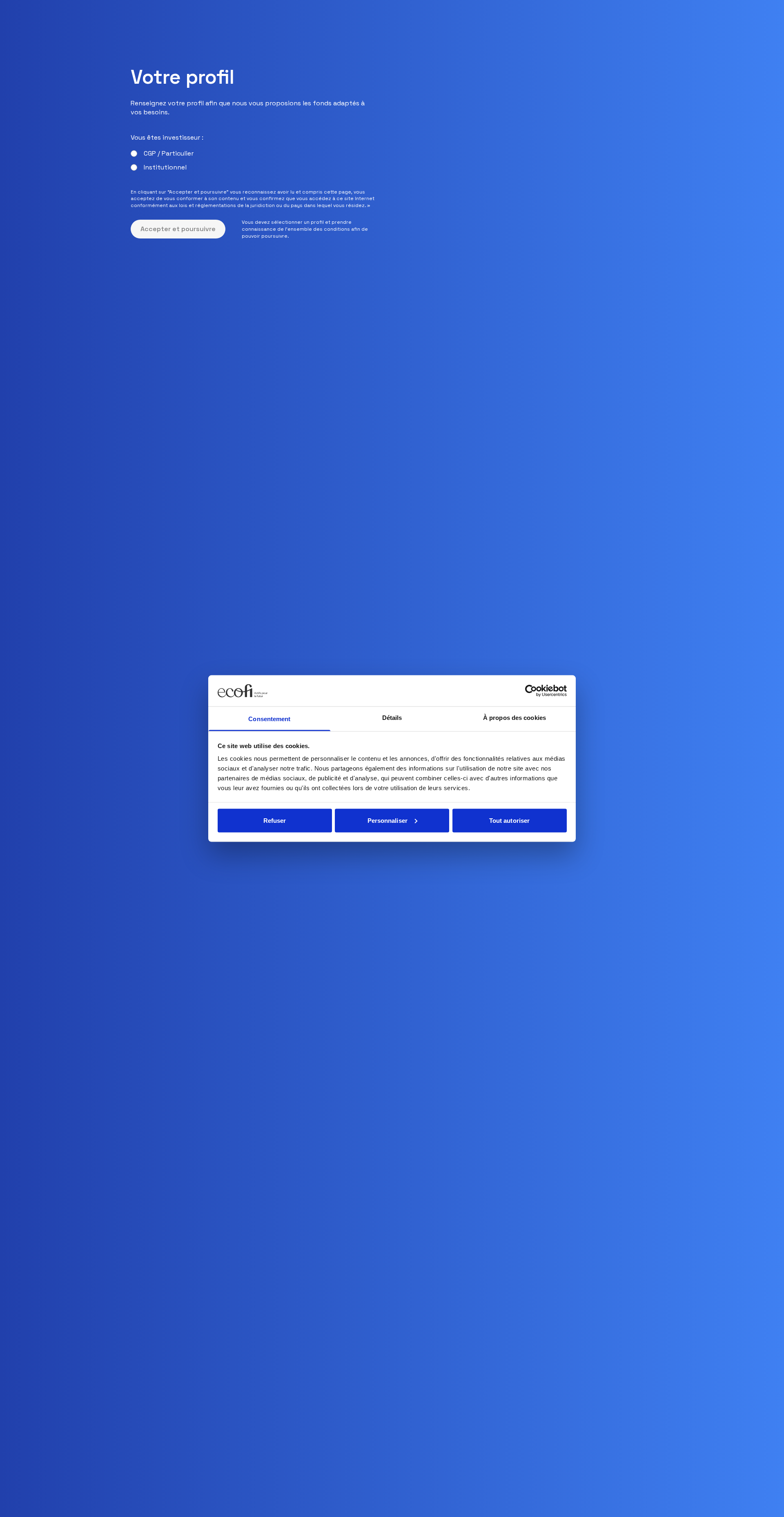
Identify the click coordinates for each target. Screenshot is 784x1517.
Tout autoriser (509, 820)
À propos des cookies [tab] (514, 717)
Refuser (274, 820)
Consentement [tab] (269, 718)
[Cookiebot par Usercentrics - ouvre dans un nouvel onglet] (531, 690)
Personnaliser (388, 820)
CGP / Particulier (169, 153)
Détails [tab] (392, 717)
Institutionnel (165, 167)
